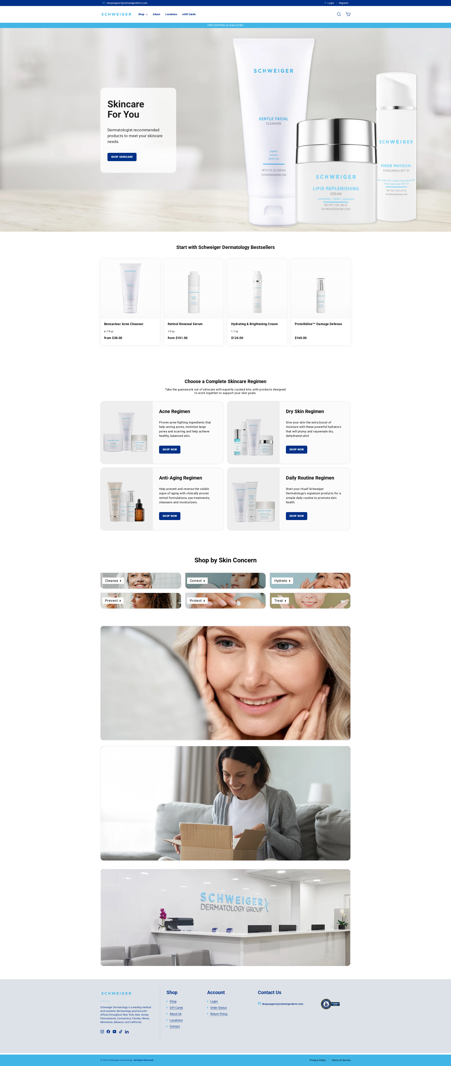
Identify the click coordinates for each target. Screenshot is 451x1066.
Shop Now (170, 449)
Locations (171, 14)
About (156, 14)
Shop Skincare (122, 156)
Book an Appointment (136, 939)
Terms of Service (341, 1060)
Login (331, 3)
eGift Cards (189, 14)
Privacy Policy (318, 1060)
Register (343, 3)
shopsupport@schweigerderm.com (126, 3)
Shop (141, 14)
